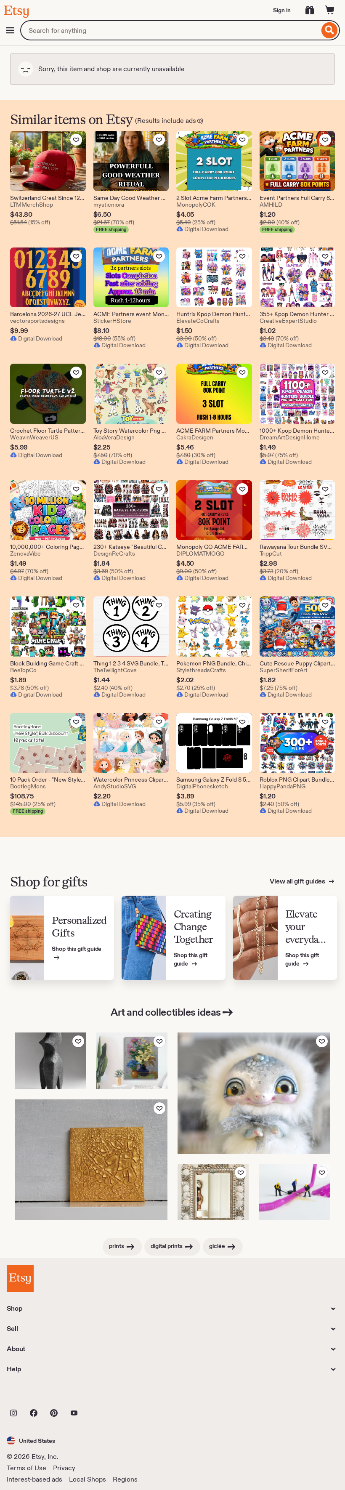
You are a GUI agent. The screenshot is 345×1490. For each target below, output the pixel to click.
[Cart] (330, 10)
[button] (30, 1440)
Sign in (282, 10)
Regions (125, 1479)
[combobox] (169, 30)
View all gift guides (298, 881)
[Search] (329, 30)
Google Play (98, 1394)
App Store (35, 1394)
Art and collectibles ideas (166, 1012)
